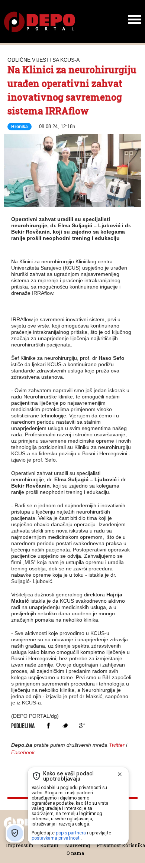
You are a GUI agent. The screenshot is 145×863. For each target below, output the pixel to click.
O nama (75, 853)
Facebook (48, 725)
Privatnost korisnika (121, 845)
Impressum (19, 845)
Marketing (77, 845)
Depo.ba (39, 22)
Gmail (82, 725)
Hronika (19, 126)
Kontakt (49, 845)
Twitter (65, 725)
